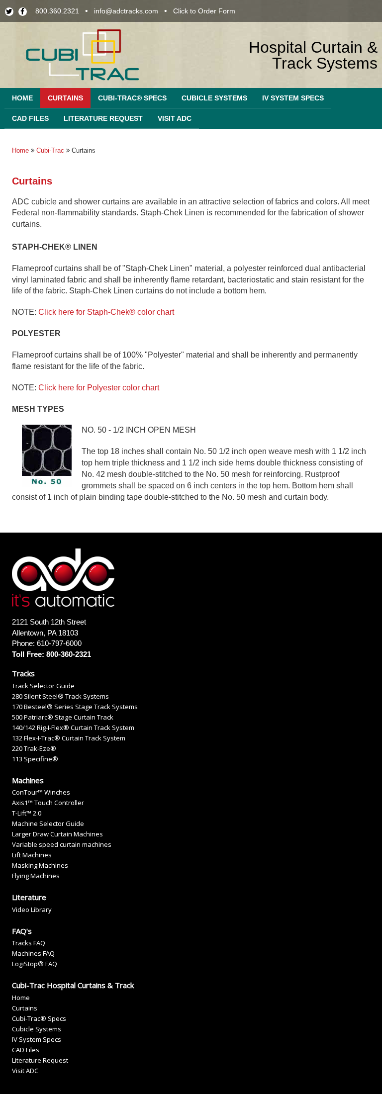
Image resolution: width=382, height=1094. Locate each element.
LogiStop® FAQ (34, 964)
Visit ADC (174, 118)
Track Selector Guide (43, 686)
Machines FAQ (33, 953)
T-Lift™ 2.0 (26, 813)
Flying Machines (36, 876)
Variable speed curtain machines (61, 844)
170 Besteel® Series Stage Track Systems (75, 707)
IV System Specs (293, 98)
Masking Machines (40, 865)
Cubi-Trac (50, 150)
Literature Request (103, 118)
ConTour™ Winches (41, 792)
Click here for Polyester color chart (98, 387)
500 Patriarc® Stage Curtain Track (62, 717)
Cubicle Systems (214, 98)
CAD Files (30, 118)
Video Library (32, 910)
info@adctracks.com (126, 11)
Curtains (65, 98)
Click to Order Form (204, 11)
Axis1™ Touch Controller (48, 803)
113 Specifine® (35, 759)
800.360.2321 (57, 11)
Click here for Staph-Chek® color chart (106, 312)
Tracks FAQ (28, 943)
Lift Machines (32, 855)
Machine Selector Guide (48, 823)
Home (22, 98)
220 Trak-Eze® (34, 748)
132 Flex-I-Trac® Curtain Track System (68, 738)
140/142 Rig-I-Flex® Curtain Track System (73, 728)
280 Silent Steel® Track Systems (60, 696)
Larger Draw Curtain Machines (57, 834)
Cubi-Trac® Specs (132, 98)
